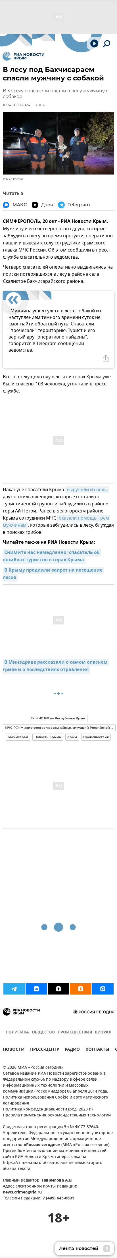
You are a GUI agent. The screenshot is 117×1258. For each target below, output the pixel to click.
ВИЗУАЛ (103, 1032)
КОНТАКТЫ (97, 1050)
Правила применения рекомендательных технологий (57, 1115)
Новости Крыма (47, 737)
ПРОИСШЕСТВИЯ (75, 1032)
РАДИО (72, 1050)
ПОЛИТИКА (17, 1032)
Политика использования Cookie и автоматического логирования (55, 1100)
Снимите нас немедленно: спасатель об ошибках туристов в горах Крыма (52, 556)
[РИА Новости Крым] (23, 56)
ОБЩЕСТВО (43, 1032)
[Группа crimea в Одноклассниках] (80, 989)
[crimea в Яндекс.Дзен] (58, 989)
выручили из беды (87, 489)
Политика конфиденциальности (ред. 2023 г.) (48, 1109)
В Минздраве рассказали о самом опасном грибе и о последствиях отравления (56, 666)
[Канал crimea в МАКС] (103, 989)
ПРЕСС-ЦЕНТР (44, 1050)
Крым (72, 737)
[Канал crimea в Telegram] (14, 989)
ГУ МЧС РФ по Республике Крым (58, 718)
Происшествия (96, 737)
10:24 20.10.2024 (16, 105)
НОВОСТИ (13, 1050)
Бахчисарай (18, 737)
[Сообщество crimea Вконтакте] (36, 989)
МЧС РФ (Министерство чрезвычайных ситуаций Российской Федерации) (60, 728)
